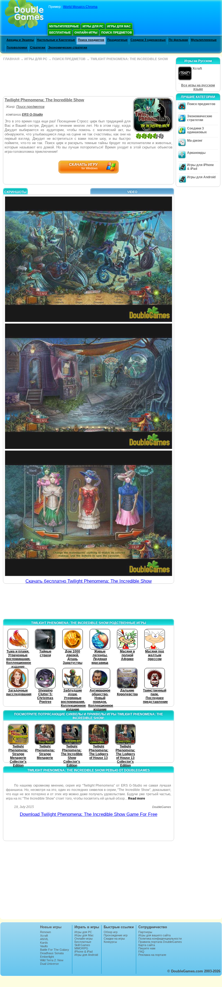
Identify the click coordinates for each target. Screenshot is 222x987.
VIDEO (132, 192)
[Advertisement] (88, 78)
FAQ (141, 951)
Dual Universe (49, 963)
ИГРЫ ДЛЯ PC (35, 59)
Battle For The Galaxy (54, 949)
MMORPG (81, 948)
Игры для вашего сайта (154, 935)
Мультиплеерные (64, 26)
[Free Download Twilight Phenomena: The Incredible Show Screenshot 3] (88, 513)
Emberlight (47, 956)
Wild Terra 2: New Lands (51, 962)
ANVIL (44, 939)
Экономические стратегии (67, 47)
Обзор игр (110, 932)
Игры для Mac (119, 26)
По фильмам (178, 39)
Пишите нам (146, 948)
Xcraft (44, 935)
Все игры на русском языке (198, 87)
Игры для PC (93, 26)
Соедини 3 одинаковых (148, 39)
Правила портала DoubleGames (160, 941)
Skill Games (82, 945)
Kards (44, 942)
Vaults (44, 946)
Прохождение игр (116, 935)
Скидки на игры (114, 938)
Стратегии (37, 47)
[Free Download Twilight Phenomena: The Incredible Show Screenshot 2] (88, 386)
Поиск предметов (116, 32)
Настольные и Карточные (56, 39)
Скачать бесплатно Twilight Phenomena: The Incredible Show (88, 581)
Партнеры (145, 932)
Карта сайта (146, 945)
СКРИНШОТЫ (15, 192)
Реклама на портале (152, 954)
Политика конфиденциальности (160, 938)
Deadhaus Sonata (52, 953)
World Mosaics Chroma (80, 7)
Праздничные (117, 39)
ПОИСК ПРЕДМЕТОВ (69, 59)
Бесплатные (60, 32)
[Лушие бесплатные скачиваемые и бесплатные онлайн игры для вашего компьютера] (24, 15)
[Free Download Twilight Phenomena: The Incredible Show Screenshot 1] (88, 259)
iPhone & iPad (83, 951)
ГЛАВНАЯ (11, 59)
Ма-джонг (195, 140)
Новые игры (50, 927)
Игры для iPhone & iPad (200, 167)
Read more (136, 798)
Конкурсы (110, 941)
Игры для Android (201, 177)
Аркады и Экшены (20, 39)
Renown (45, 932)
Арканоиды (196, 153)
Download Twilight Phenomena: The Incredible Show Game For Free (88, 814)
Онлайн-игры (85, 32)
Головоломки (17, 47)
